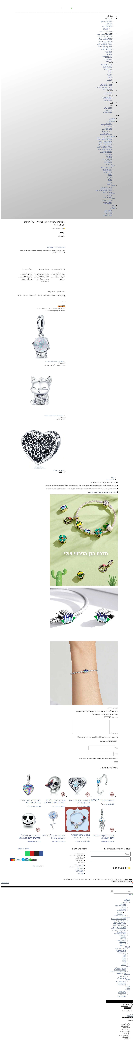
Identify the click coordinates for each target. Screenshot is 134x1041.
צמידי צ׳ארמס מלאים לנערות (104, 87)
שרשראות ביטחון (107, 66)
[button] (67, 115)
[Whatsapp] (27, 853)
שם (116, 748)
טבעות (111, 95)
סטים (113, 207)
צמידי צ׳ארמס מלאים (106, 85)
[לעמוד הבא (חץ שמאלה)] (130, 1014)
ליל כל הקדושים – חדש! (105, 43)
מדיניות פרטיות (79, 854)
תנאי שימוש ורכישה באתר (76, 855)
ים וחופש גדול (108, 59)
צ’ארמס (111, 62)
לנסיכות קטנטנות (107, 56)
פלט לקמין (35, 866)
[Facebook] (41, 853)
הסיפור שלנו (108, 107)
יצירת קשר (109, 110)
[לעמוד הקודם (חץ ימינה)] (132, 1014)
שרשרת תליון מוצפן (106, 21)
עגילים (113, 205)
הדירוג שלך (114, 717)
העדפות (114, 881)
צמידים (111, 82)
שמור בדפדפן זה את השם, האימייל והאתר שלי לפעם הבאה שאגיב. (97, 758)
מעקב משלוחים (107, 112)
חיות (110, 79)
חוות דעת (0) (110, 479)
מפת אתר (80, 862)
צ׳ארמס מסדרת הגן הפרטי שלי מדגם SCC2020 (52, 308)
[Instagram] (36, 853)
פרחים (110, 77)
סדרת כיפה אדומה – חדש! (104, 35)
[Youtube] (32, 853)
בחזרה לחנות (124, 1006)
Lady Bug (109, 54)
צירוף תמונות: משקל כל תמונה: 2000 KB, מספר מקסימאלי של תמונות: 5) (97, 737)
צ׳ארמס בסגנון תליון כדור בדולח (56, 310)
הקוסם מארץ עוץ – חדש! (105, 46)
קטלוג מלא (109, 20)
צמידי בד (105, 30)
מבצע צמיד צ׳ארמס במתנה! (56, 247)
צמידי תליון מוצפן (107, 26)
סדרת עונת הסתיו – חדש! (104, 36)
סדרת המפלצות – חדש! (105, 39)
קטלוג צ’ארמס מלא (106, 64)
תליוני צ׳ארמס (108, 69)
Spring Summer (107, 48)
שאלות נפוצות (108, 109)
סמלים (110, 76)
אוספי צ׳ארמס (109, 33)
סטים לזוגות (108, 25)
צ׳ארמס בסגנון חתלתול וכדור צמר (56, 365)
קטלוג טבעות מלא (107, 97)
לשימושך (110, 105)
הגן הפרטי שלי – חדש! (105, 38)
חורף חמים (109, 164)
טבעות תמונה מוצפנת (106, 134)
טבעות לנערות (108, 203)
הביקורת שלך (113, 733)
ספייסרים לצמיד (107, 67)
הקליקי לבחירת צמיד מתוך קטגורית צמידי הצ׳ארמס (102, 492)
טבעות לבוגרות (107, 99)
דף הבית (113, 118)
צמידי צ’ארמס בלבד (106, 84)
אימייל (115, 754)
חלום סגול (109, 53)
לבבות (110, 71)
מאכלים (109, 74)
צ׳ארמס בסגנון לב (60, 419)
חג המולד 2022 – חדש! (105, 41)
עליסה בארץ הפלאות (106, 49)
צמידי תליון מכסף (107, 192)
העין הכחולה (108, 51)
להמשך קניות (127, 1008)
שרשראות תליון (107, 197)
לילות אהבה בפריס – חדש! (104, 44)
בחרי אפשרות (79, 841)
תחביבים (109, 184)
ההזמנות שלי (79, 860)
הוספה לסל (61, 306)
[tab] (65, 478)
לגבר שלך (109, 23)
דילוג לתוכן (130, 1016)
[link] (132, 883)
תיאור (112, 477)
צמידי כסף (105, 28)
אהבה (110, 72)
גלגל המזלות (108, 58)
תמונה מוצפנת (109, 18)
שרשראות (110, 90)
